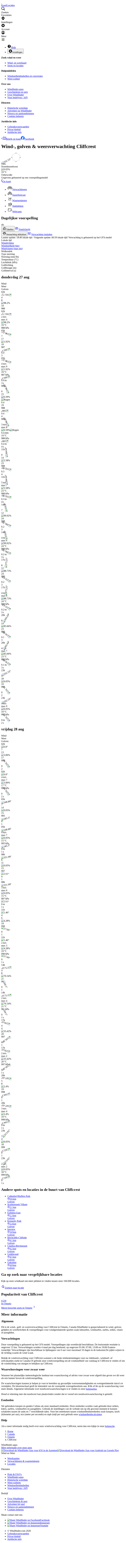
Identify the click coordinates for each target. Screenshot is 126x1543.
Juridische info (14, 132)
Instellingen (17, 52)
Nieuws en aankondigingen (20, 113)
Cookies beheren (15, 116)
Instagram (45, 1523)
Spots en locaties (15, 65)
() (10, 245)
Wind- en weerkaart (16, 63)
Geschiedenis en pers (17, 92)
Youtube (44, 1525)
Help (13, 47)
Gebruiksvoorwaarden (18, 126)
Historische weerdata (17, 108)
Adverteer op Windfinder (19, 110)
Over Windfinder (15, 94)
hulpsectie (110, 1426)
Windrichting (7, 243)
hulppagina (91, 1389)
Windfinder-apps (15, 89)
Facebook (29, 139)
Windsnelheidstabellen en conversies (25, 76)
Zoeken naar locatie (14, 1287)
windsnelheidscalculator (90, 1414)
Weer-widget (13, 78)
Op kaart (6, 181)
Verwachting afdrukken (16, 234)
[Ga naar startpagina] (1, 2)
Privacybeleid (14, 129)
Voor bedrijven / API (17, 97)
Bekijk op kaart (13, 139)
